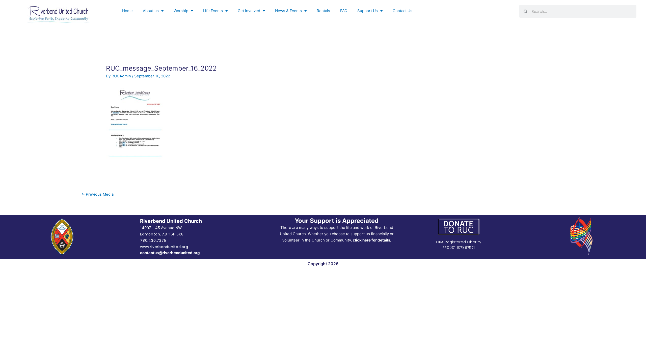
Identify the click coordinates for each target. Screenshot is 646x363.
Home (127, 10)
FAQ (343, 10)
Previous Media (97, 194)
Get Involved (249, 10)
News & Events (288, 10)
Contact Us (402, 10)
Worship (181, 10)
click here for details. (372, 240)
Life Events (213, 10)
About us (151, 10)
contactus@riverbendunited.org (170, 252)
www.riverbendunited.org (164, 246)
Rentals (323, 10)
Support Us (367, 10)
